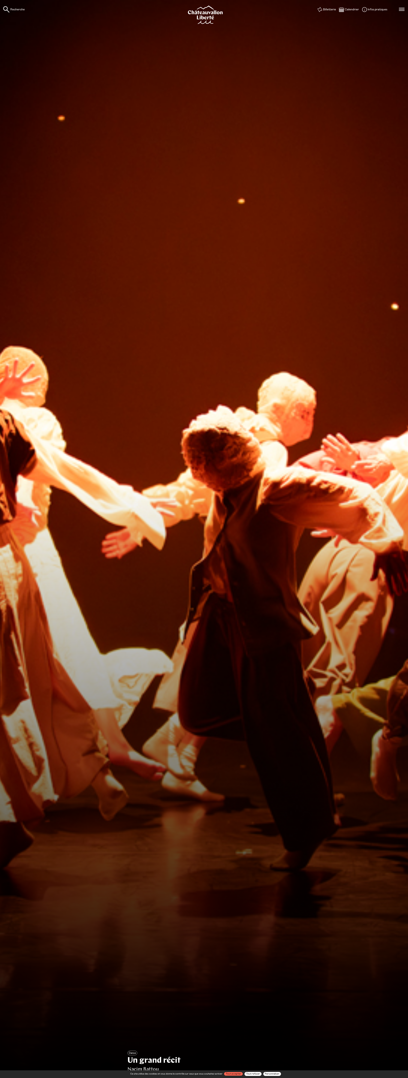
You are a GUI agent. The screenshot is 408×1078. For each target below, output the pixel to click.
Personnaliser (272, 1074)
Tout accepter (233, 1074)
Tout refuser (253, 1074)
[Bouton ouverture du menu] (401, 9)
